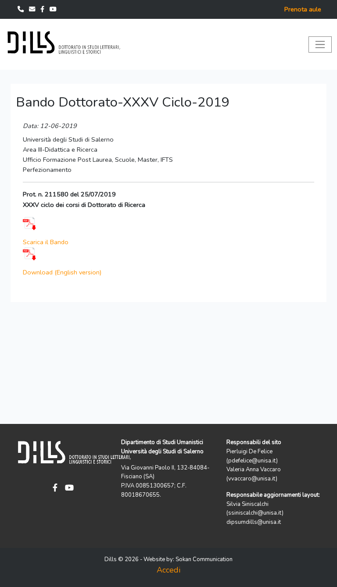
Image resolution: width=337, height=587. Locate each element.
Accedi (168, 570)
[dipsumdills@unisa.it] (33, 9)
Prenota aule (302, 9)
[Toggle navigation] (320, 44)
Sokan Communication (204, 559)
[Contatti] (21, 9)
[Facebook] (43, 9)
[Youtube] (53, 9)
